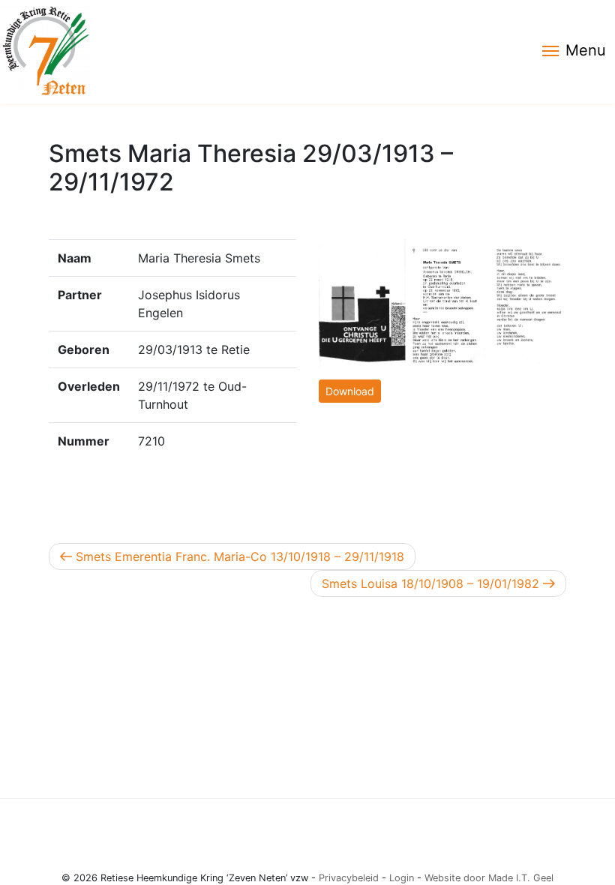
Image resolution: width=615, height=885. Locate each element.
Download (350, 391)
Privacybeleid (349, 878)
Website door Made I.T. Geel (489, 878)
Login (401, 878)
